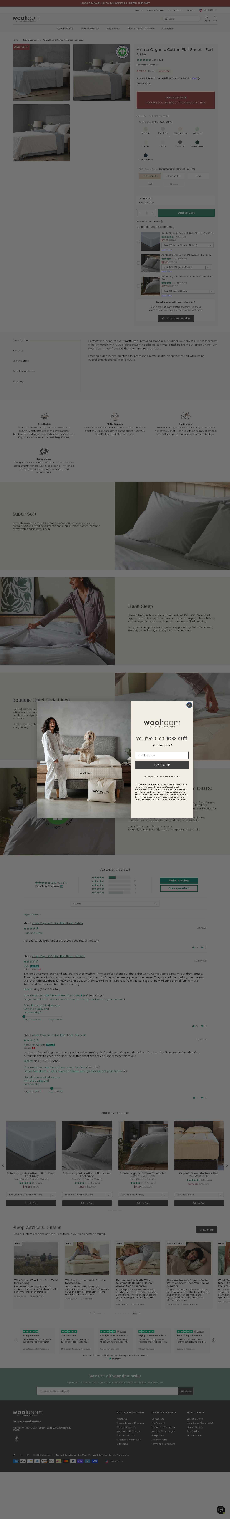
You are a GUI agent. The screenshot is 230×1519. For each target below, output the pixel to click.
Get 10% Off (162, 765)
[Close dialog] (189, 705)
